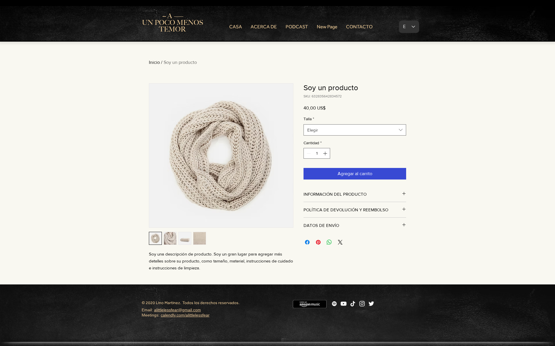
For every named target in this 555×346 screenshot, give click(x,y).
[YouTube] (343, 303)
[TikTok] (352, 303)
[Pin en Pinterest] (318, 242)
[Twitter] (371, 303)
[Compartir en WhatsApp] (329, 242)
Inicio (154, 62)
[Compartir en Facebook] (307, 242)
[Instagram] (362, 303)
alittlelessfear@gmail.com (177, 310)
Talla (309, 118)
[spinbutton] (317, 153)
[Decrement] (308, 153)
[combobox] (355, 130)
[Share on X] (340, 242)
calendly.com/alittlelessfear (185, 315)
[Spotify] (334, 303)
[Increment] (325, 153)
